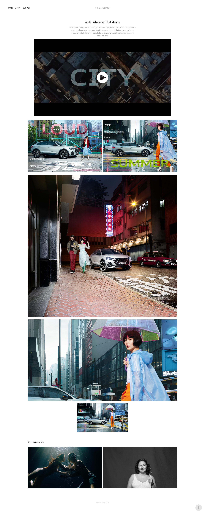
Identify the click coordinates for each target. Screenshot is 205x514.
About (18, 8)
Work (10, 8)
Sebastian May (102, 8)
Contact (26, 8)
